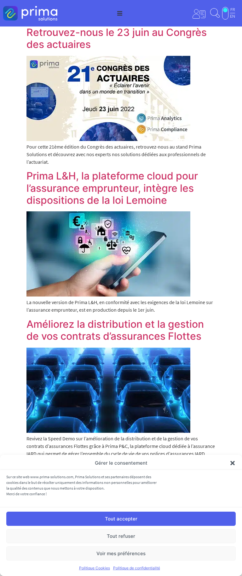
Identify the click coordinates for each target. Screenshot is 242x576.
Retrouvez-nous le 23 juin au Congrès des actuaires (116, 38)
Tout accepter (121, 519)
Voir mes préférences (121, 553)
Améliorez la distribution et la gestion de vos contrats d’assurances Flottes (115, 330)
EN (232, 16)
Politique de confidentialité (136, 568)
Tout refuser (121, 536)
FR (232, 10)
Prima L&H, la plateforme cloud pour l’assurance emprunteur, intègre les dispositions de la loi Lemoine (112, 188)
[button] (232, 463)
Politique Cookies (94, 568)
